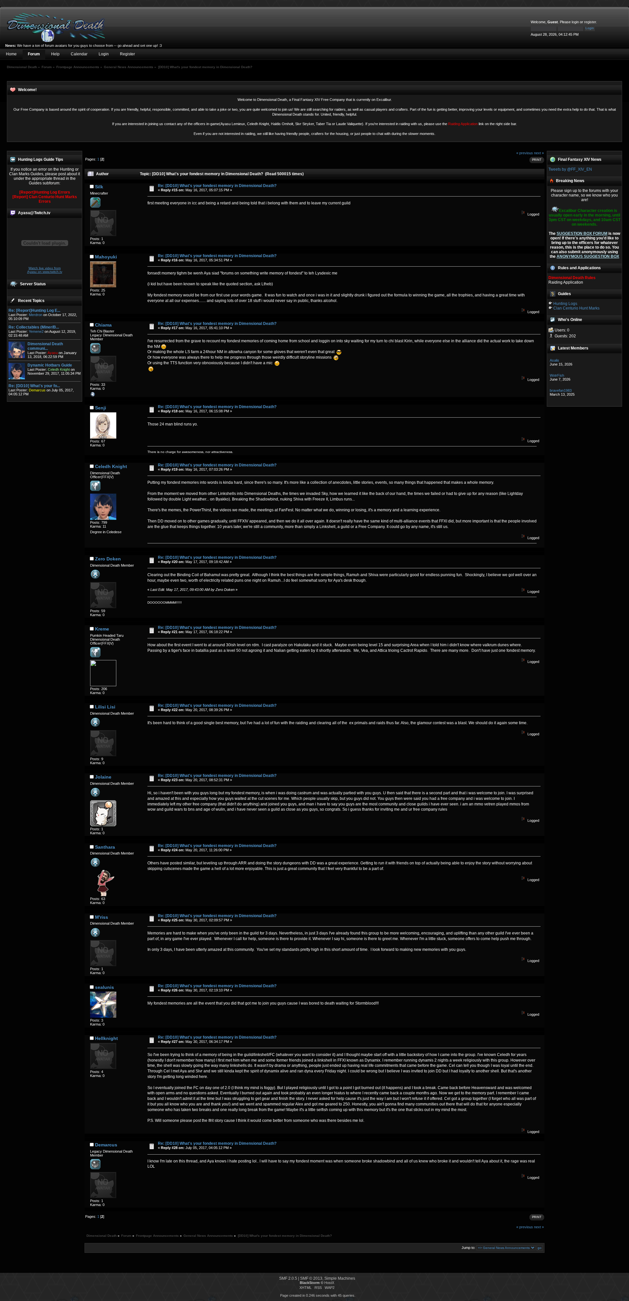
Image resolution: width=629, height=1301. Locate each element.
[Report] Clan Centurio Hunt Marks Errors (44, 199)
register (590, 22)
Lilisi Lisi (105, 706)
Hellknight (106, 1038)
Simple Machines (339, 1278)
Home (11, 54)
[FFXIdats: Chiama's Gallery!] (92, 396)
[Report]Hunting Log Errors (44, 192)
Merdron (35, 315)
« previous (524, 153)
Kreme (102, 629)
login (575, 22)
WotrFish (557, 375)
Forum (34, 54)
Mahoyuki (106, 256)
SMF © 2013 (311, 1278)
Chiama (103, 325)
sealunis (104, 987)
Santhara (105, 847)
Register (127, 54)
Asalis (554, 360)
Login (104, 54)
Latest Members (573, 348)
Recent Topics (31, 300)
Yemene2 (36, 331)
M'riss (101, 917)
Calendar (79, 54)
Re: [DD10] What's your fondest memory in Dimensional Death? (217, 185)
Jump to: (468, 1248)
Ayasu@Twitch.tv (34, 213)
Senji (100, 407)
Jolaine (103, 777)
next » (539, 153)
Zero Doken (108, 558)
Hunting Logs (565, 303)
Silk (99, 186)
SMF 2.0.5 (288, 1278)
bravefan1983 (561, 390)
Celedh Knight (111, 466)
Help (55, 54)
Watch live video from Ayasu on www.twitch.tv (44, 269)
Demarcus (106, 1144)
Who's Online (570, 319)
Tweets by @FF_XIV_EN (570, 169)
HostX (329, 1283)
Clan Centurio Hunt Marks (576, 308)
